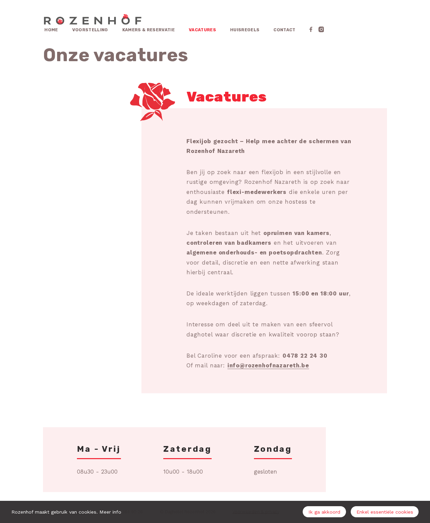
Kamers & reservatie (148, 29)
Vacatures (202, 29)
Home (51, 29)
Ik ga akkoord (324, 512)
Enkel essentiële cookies (384, 512)
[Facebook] (311, 29)
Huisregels (244, 29)
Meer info (110, 512)
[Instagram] (321, 29)
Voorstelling (90, 29)
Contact (284, 29)
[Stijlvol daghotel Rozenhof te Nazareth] (92, 20)
